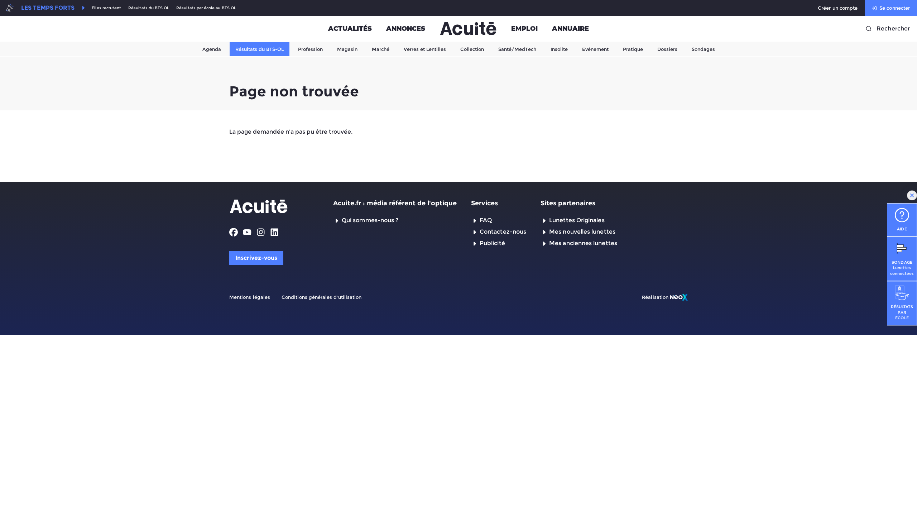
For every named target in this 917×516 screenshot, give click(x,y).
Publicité (492, 243)
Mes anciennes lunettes (583, 243)
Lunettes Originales (577, 220)
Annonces (405, 29)
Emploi (524, 29)
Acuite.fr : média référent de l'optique (395, 203)
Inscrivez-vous (256, 257)
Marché (380, 49)
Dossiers (667, 49)
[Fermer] (912, 195)
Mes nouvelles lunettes (582, 231)
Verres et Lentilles (425, 49)
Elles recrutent (106, 8)
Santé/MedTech (517, 49)
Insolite (559, 49)
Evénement (595, 49)
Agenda (211, 49)
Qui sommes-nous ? (370, 220)
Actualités (350, 29)
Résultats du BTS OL (148, 8)
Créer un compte (838, 8)
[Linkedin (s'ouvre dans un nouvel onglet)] (274, 232)
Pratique (633, 49)
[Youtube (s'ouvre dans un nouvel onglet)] (247, 232)
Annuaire (570, 29)
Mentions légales (249, 297)
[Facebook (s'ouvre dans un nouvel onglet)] (233, 232)
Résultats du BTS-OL (259, 49)
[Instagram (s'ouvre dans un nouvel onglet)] (260, 232)
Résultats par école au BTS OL (206, 8)
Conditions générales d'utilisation (321, 297)
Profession (310, 49)
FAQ (486, 220)
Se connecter (894, 8)
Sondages (703, 49)
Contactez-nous (503, 231)
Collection (472, 49)
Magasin (347, 49)
